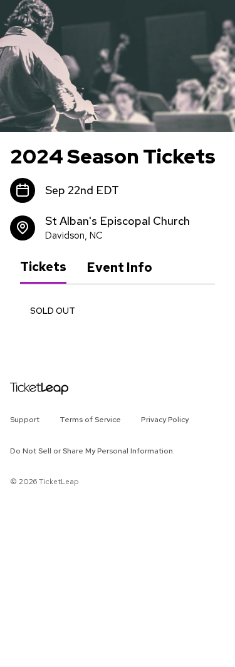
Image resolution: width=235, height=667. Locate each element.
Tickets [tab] (43, 267)
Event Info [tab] (119, 267)
